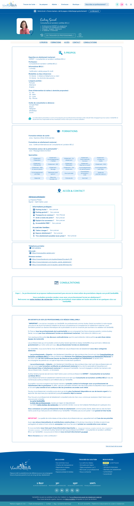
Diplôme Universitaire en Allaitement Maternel (93, 356)
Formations (56, 42)
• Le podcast (107, 474)
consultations (90, 42)
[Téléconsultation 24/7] (122, 4)
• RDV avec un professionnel (89, 470)
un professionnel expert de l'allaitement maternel (86, 497)
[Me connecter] (131, 4)
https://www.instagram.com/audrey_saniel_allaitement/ (52, 262)
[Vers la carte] (42, 35)
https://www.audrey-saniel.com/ (43, 253)
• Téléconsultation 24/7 (87, 467)
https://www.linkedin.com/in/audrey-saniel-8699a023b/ (52, 265)
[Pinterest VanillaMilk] (67, 490)
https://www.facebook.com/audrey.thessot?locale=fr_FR (52, 259)
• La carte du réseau (86, 463)
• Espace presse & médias (64, 472)
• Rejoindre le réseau (62, 467)
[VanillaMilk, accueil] (9, 4)
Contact (76, 42)
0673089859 (36, 248)
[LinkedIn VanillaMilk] (62, 490)
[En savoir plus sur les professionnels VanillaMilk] (81, 35)
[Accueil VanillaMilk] (21, 465)
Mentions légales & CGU (18, 504)
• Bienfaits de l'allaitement (112, 469)
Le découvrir (94, 11)
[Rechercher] (126, 4)
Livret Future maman (111, 464)
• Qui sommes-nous (62, 463)
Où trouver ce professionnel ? (60, 35)
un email (84, 432)
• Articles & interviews (110, 467)
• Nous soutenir (60, 470)
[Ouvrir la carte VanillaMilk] (117, 4)
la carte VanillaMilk (37, 401)
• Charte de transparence (64, 465)
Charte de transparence (35, 504)
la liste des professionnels (40, 403)
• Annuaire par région (86, 465)
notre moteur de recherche (41, 299)
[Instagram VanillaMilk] (57, 490)
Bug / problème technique (62, 504)
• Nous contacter (85, 472)
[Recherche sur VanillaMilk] (72, 490)
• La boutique (107, 472)
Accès (66, 42)
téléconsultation (70, 499)
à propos (44, 42)
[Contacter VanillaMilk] (77, 490)
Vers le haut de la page (114, 446)
